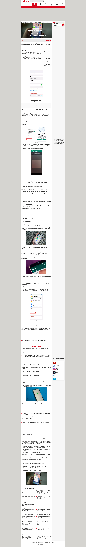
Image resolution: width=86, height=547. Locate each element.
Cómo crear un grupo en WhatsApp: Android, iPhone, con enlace (42, 519)
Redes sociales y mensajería (37, 22)
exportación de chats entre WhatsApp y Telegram (40, 276)
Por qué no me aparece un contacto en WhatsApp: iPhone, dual (28, 505)
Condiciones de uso (40, 542)
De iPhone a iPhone (47, 58)
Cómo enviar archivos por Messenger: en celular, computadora (43, 539)
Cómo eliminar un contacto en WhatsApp (43, 507)
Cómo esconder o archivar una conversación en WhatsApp (42, 512)
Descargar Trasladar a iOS (36, 346)
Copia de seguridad (47, 51)
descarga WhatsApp (32, 144)
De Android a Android (46, 57)
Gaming (46, 5)
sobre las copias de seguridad (36, 100)
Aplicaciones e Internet (26, 22)
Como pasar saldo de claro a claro (27, 495)
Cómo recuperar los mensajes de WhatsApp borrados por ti (27, 519)
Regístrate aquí (33, 542)
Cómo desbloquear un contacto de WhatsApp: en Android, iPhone (27, 529)
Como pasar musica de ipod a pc (27, 496)
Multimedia (40, 5)
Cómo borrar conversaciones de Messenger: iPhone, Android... (27, 537)
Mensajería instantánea (45, 22)
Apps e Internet (34, 5)
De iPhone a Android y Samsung (47, 65)
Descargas (57, 5)
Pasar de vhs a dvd (40, 495)
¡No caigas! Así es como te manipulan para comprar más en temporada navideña (59, 140)
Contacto (50, 542)
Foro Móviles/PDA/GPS (41, 498)
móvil (49, 113)
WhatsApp (22, 24)
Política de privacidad (46, 542)
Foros (62, 5)
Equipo (36, 542)
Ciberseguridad (51, 5)
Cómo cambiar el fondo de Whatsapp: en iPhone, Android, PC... (43, 517)
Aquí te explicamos (26, 286)
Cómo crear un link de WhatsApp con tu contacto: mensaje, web (43, 505)
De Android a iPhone (47, 63)
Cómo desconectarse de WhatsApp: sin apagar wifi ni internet (28, 526)
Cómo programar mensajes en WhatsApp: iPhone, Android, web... (43, 529)
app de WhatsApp (29, 204)
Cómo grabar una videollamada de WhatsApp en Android (27, 522)
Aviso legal (53, 542)
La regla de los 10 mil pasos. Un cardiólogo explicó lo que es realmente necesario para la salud (59, 137)
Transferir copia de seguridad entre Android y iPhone (46, 60)
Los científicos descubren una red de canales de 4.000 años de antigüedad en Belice (59, 146)
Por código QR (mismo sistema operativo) (46, 53)
